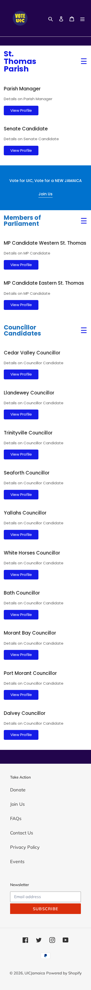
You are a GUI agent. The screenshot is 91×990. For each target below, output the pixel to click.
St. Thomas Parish (20, 61)
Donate (18, 790)
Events (17, 861)
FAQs (15, 818)
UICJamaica (35, 973)
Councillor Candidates (22, 330)
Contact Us (21, 833)
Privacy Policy (25, 847)
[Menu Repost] (82, 18)
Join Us (45, 194)
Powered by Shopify (64, 973)
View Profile (21, 110)
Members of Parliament (22, 221)
